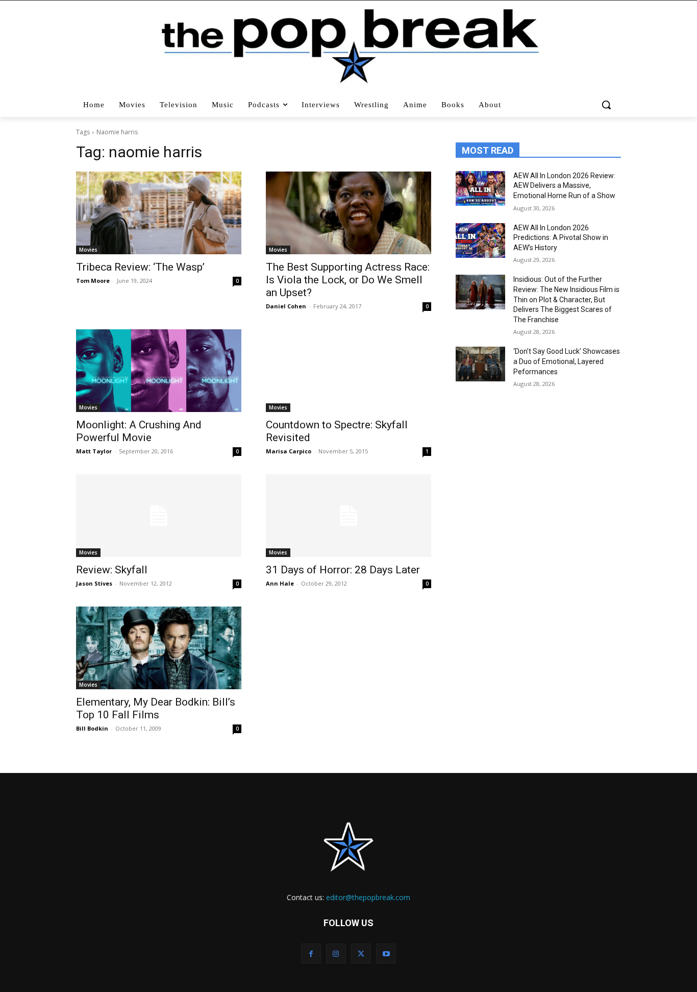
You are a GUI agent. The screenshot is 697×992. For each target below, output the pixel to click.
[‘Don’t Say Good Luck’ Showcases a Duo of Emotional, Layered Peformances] (480, 364)
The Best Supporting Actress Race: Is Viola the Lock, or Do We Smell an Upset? (348, 280)
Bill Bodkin (92, 728)
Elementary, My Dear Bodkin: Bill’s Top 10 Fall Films (155, 708)
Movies (88, 249)
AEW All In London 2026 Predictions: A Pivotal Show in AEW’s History (560, 238)
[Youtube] (386, 953)
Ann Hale (280, 583)
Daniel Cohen (286, 306)
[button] (607, 104)
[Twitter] (361, 953)
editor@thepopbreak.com (368, 897)
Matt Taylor (94, 451)
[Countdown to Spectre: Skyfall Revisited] (348, 370)
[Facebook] (311, 953)
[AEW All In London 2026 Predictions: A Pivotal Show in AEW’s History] (480, 240)
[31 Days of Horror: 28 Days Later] (348, 515)
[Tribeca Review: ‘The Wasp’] (158, 213)
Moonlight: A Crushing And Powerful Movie (139, 431)
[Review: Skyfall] (158, 515)
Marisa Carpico (288, 451)
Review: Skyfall (111, 570)
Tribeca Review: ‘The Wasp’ (140, 267)
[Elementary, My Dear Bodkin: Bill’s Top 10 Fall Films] (158, 648)
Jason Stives (94, 583)
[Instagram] (336, 953)
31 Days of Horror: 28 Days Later (343, 570)
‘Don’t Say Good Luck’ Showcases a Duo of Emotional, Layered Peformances (566, 361)
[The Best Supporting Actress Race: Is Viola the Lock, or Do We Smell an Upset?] (348, 213)
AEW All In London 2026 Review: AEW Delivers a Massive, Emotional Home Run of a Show (564, 186)
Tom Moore (93, 280)
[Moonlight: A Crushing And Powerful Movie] (158, 370)
